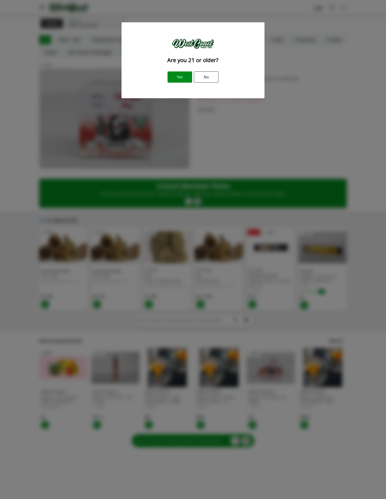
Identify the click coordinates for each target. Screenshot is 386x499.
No (206, 77)
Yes (180, 77)
